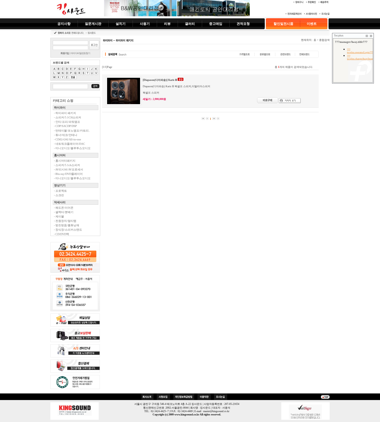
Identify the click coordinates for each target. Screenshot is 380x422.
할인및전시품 (283, 23)
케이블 (59, 216)
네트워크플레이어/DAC (69, 143)
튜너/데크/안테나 (65, 135)
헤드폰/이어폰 (63, 207)
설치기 (121, 23)
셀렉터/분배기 (63, 212)
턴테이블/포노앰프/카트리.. (72, 130)
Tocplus (338, 35)
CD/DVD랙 (61, 234)
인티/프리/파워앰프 (67, 121)
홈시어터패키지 (64, 160)
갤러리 (190, 23)
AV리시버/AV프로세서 (68, 169)
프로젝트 (60, 190)
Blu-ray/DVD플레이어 (68, 174)
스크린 (59, 195)
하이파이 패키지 (65, 113)
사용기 (145, 23)
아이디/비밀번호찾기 (80, 53)
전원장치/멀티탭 (65, 221)
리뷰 (167, 23)
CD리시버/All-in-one (67, 139)
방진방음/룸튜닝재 (66, 225)
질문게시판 (93, 23)
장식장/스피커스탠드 (68, 229)
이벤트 (312, 23)
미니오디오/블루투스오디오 (72, 148)
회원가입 (64, 53)
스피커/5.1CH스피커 (67, 117)
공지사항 (64, 23)
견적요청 (243, 23)
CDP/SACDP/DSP (65, 126)
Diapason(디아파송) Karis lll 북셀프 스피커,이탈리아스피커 (176, 86)
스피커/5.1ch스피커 (67, 165)
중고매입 (215, 23)
